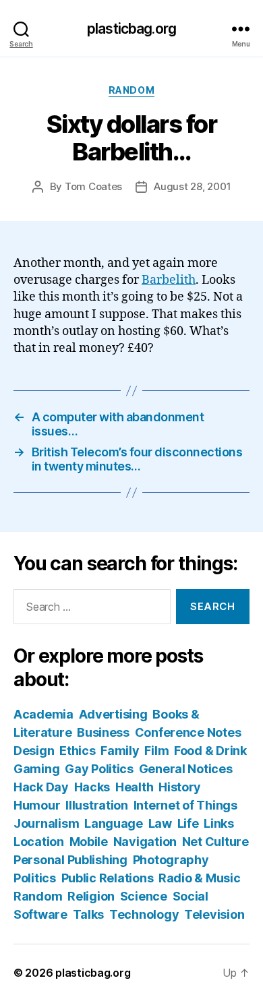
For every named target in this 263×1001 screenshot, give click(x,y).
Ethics (77, 751)
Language (113, 823)
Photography (171, 860)
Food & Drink (210, 751)
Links (219, 823)
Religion (91, 896)
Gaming (36, 769)
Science (143, 896)
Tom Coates (93, 186)
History (179, 787)
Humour (36, 805)
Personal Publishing (70, 860)
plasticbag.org (131, 29)
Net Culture (215, 842)
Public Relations (107, 878)
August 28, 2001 (192, 186)
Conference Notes (188, 732)
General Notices (186, 769)
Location (38, 842)
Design (33, 751)
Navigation (145, 842)
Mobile (88, 842)
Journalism (46, 823)
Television (214, 914)
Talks (89, 914)
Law (160, 823)
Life (188, 823)
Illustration (96, 805)
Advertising (113, 714)
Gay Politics (99, 769)
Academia (43, 714)
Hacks (92, 787)
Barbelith (169, 280)
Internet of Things (185, 805)
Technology (144, 914)
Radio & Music (199, 878)
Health (134, 787)
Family (119, 751)
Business (103, 732)
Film (156, 751)
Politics (34, 878)
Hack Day (41, 787)
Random (131, 90)
